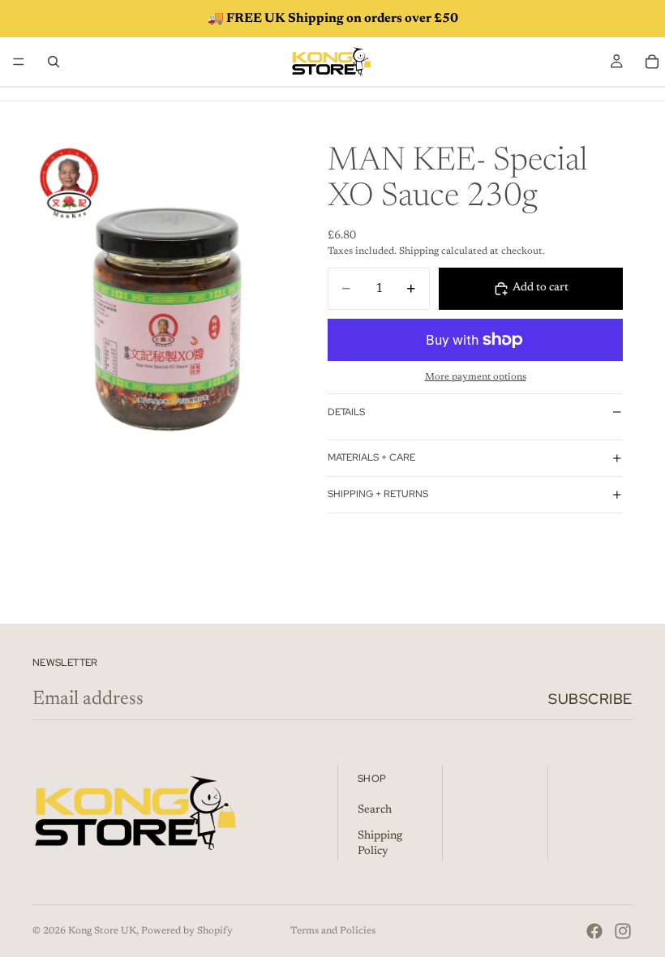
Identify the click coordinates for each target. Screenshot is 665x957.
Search (375, 810)
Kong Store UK (102, 931)
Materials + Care (371, 457)
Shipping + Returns (378, 493)
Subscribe (590, 698)
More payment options (475, 377)
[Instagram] (623, 931)
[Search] (53, 61)
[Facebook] (594, 931)
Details (346, 412)
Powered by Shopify (187, 931)
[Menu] (18, 61)
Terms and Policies (332, 931)
